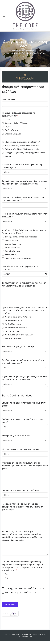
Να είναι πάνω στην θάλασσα (18, 317)
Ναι (6, 574)
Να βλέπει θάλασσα (13, 320)
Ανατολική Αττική (12, 251)
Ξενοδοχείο (10, 156)
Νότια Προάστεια (12, 247)
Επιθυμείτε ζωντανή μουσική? (16, 436)
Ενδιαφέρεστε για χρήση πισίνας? (18, 346)
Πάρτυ (8, 127)
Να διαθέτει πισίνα (13, 324)
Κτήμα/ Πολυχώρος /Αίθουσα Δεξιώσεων (22, 145)
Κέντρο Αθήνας (11, 240)
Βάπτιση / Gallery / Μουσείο (17, 123)
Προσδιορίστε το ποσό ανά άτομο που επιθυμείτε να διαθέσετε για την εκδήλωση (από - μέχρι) (22, 507)
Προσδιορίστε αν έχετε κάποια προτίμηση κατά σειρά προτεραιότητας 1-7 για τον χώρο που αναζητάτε (24, 310)
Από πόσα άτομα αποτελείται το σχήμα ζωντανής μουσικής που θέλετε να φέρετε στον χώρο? (25, 466)
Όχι (6, 577)
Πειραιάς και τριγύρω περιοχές (18, 258)
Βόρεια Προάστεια (13, 244)
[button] (4, 16)
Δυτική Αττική (11, 255)
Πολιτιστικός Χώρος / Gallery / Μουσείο (22, 149)
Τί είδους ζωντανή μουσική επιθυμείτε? (20, 449)
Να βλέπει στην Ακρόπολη (16, 328)
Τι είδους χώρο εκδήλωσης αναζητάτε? (21, 142)
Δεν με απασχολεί (13, 338)
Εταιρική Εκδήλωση (13, 134)
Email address (9, 99)
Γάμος (7, 119)
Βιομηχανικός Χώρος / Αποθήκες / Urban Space (25, 153)
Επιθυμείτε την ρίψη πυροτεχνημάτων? (20, 490)
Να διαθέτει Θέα (12, 331)
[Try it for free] (25, 613)
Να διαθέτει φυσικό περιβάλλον (19, 335)
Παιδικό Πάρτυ (11, 130)
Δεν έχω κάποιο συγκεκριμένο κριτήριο (22, 237)
